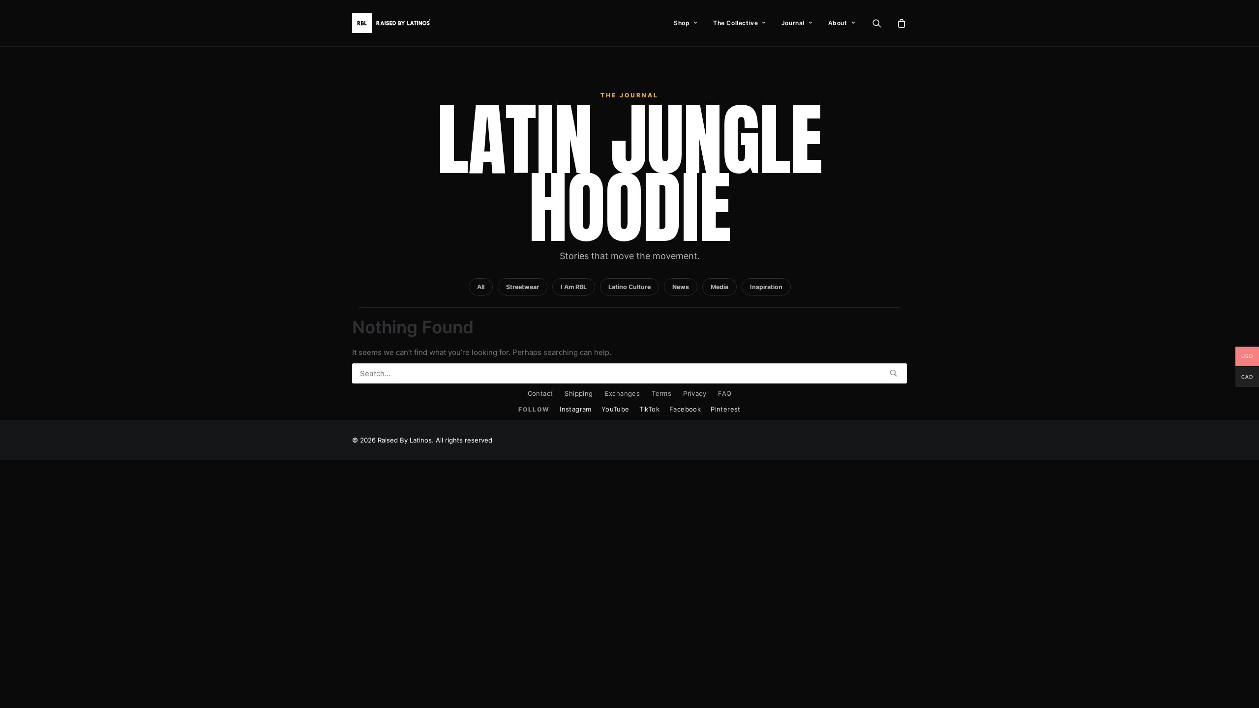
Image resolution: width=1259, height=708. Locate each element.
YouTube (615, 409)
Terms (661, 393)
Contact (540, 393)
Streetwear (522, 287)
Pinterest (726, 409)
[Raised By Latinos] (393, 23)
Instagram (576, 409)
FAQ (724, 393)
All (480, 287)
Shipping (579, 393)
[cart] (900, 23)
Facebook (685, 409)
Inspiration (766, 287)
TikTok (649, 409)
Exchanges (622, 393)
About (837, 23)
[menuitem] (685, 23)
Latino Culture (629, 287)
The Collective (735, 23)
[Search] (629, 373)
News (680, 287)
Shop (681, 23)
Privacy (694, 393)
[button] (883, 23)
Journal (793, 23)
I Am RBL (574, 287)
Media (719, 287)
